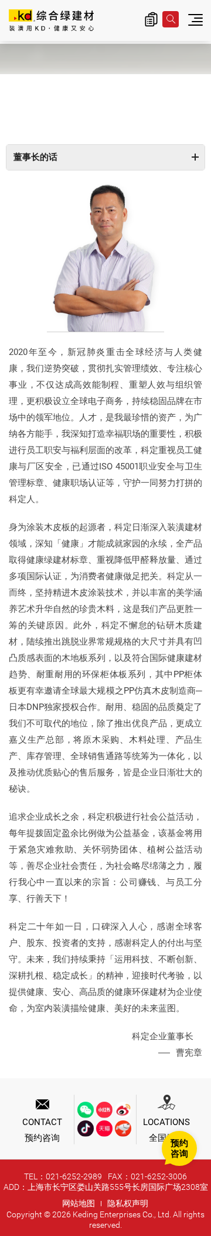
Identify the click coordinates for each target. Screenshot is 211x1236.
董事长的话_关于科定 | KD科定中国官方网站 (51, 21)
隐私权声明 (127, 1203)
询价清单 (151, 19)
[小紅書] (104, 1110)
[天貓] (104, 1128)
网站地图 (78, 1203)
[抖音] (85, 1128)
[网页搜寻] (170, 19)
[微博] (123, 1110)
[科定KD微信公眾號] (85, 1110)
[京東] (123, 1128)
